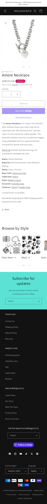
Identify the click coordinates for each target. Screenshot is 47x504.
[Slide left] (18, 67)
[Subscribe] (39, 301)
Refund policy (39, 490)
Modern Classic (14, 180)
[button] (5, 11)
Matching (6, 150)
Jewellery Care (11, 361)
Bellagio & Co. (13, 490)
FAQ (6, 367)
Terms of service (12, 419)
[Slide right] (29, 67)
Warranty (9, 339)
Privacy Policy (11, 413)
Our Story (9, 401)
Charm (14, 187)
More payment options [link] (24, 117)
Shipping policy (37, 494)
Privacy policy (11, 494)
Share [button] (7, 209)
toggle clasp (24, 187)
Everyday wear (17, 183)
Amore (15, 176)
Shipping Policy (11, 327)
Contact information (25, 498)
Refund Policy (11, 333)
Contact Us (9, 321)
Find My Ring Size (12, 355)
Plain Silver (7, 257)
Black (24, 257)
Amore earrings (19, 173)
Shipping (14, 85)
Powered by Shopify (25, 490)
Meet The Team (11, 407)
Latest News (10, 373)
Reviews (8, 379)
